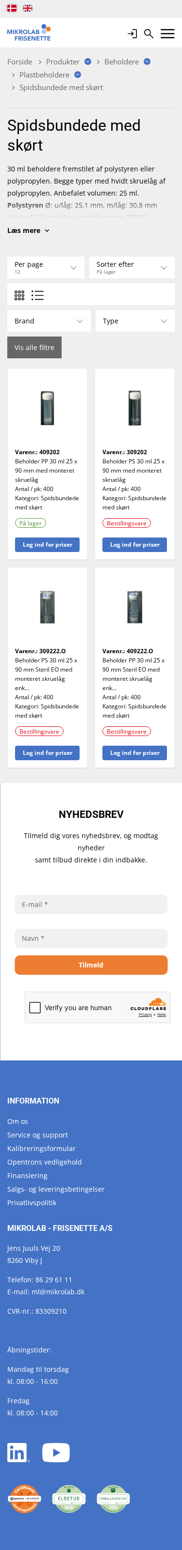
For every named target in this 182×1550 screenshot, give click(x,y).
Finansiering (27, 1175)
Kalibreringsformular (41, 1148)
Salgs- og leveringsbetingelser (56, 1189)
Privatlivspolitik (31, 1202)
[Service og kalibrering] (24, 1499)
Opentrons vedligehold (44, 1161)
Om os (17, 1121)
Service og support (37, 1134)
